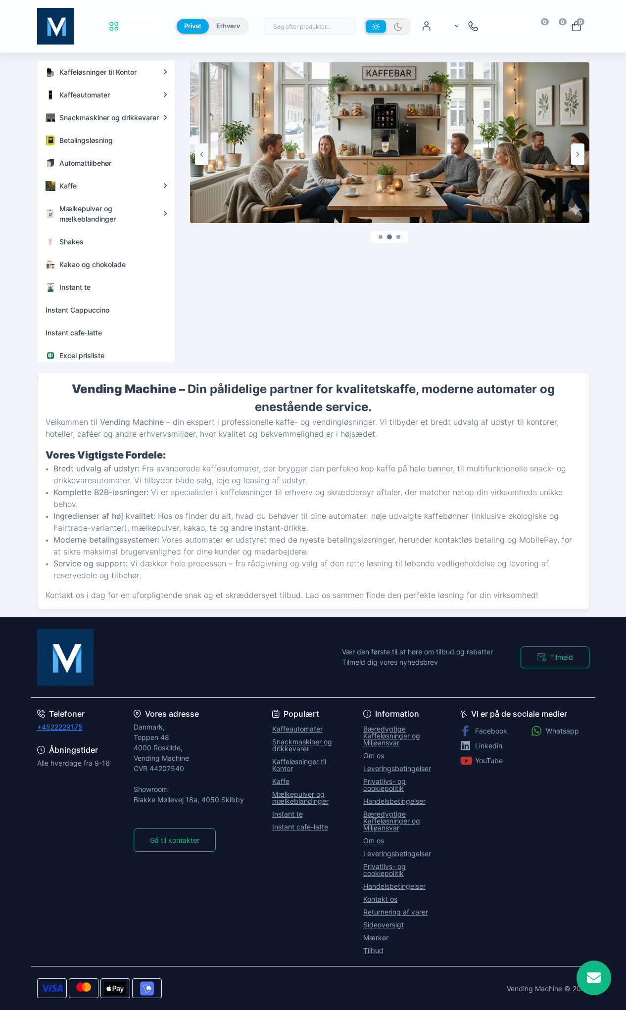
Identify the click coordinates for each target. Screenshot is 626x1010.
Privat (192, 26)
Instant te (75, 287)
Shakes (71, 241)
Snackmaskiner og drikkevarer (109, 117)
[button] (381, 237)
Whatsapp (562, 731)
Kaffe (68, 186)
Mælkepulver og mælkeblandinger (87, 213)
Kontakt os (380, 899)
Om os (373, 755)
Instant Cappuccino (77, 310)
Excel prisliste (81, 355)
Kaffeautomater (84, 95)
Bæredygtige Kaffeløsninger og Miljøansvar (391, 736)
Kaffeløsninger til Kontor (98, 72)
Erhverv (228, 26)
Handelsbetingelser (394, 801)
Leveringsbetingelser (397, 768)
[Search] (347, 26)
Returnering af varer (395, 912)
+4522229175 (60, 727)
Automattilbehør (85, 163)
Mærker (375, 937)
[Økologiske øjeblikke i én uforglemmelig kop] (389, 142)
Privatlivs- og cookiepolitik (384, 784)
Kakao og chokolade (92, 264)
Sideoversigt (383, 924)
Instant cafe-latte (74, 332)
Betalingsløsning (86, 140)
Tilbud (373, 950)
